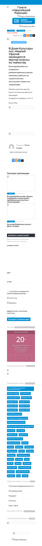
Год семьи (11, 430)
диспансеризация (24, 467)
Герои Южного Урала (14, 414)
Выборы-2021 (12, 406)
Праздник (30, 451)
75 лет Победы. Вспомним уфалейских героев (16, 388)
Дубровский (23, 434)
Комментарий (12, 245)
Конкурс (10, 447)
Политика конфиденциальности (21, 486)
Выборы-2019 (12, 402)
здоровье (11, 471)
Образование (12, 451)
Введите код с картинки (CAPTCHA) (17, 312)
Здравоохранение (13, 443)
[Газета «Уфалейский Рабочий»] (21, 13)
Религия (10, 459)
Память (21, 451)
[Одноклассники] (27, 35)
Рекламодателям (15, 491)
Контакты (12, 501)
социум (25, 476)
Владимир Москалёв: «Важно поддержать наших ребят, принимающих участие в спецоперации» (20, 199)
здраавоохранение (23, 471)
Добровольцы (12, 434)
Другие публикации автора (18, 152)
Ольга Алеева (12, 33)
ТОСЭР (10, 463)
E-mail (10, 282)
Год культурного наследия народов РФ (20, 426)
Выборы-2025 (12, 410)
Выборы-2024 (24, 406)
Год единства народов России (17, 418)
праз (18, 476)
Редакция (12, 496)
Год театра (20, 430)
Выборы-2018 (26, 397)
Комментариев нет (19, 42)
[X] (33, 35)
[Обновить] (11, 303)
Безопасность (25, 393)
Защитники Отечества (15, 439)
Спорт (27, 459)
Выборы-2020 (24, 402)
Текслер (18, 463)
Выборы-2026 (24, 410)
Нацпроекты (29, 447)
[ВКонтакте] (24, 35)
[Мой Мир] (30, 35)
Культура (21, 30)
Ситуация (19, 459)
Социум (11, 30)
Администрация (13, 393)
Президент (11, 455)
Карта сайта (13, 505)
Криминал (19, 447)
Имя (9, 273)
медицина (11, 476)
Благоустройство (13, 397)
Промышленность (23, 455)
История (25, 443)
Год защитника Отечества (16, 422)
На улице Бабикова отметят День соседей (19, 225)
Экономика (26, 463)
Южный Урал (12, 467)
